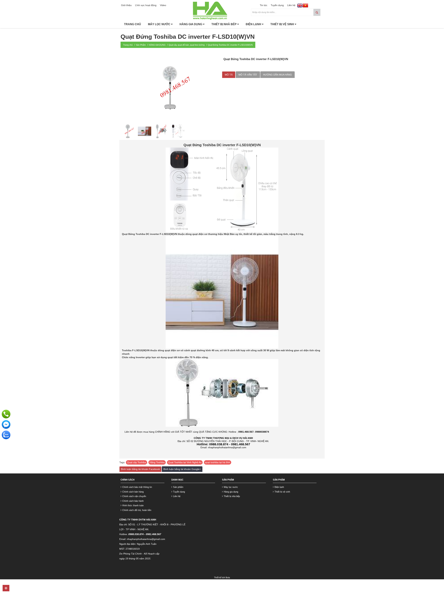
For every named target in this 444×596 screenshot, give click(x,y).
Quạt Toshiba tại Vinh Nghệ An (185, 462)
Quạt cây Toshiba (136, 462)
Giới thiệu (126, 5)
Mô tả (229, 74)
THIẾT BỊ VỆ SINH (282, 24)
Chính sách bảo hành (133, 501)
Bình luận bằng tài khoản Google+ (182, 469)
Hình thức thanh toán (133, 505)
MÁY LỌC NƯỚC (159, 24)
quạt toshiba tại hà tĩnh (217, 462)
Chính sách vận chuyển (134, 496)
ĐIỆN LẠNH (254, 24)
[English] (300, 6)
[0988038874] (6, 413)
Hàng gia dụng (231, 491)
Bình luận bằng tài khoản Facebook (140, 469)
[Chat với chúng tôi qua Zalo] (6, 434)
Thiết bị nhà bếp (232, 496)
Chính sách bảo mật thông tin (137, 487)
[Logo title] (222, 10)
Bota (228, 577)
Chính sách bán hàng (133, 491)
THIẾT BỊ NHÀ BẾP (224, 24)
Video (163, 5)
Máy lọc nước (231, 487)
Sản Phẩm (141, 45)
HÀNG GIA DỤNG (191, 24)
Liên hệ (291, 5)
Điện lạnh (279, 487)
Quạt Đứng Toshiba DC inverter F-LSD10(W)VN (230, 45)
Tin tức (263, 5)
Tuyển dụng (277, 5)
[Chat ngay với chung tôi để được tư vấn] (6, 424)
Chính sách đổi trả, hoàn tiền (136, 510)
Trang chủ (128, 45)
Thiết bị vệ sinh (282, 491)
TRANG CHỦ (132, 24)
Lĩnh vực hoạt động (145, 5)
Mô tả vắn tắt (247, 74)
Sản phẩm (178, 487)
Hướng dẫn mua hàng (277, 74)
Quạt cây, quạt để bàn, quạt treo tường (187, 45)
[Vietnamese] (305, 6)
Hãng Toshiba (157, 462)
